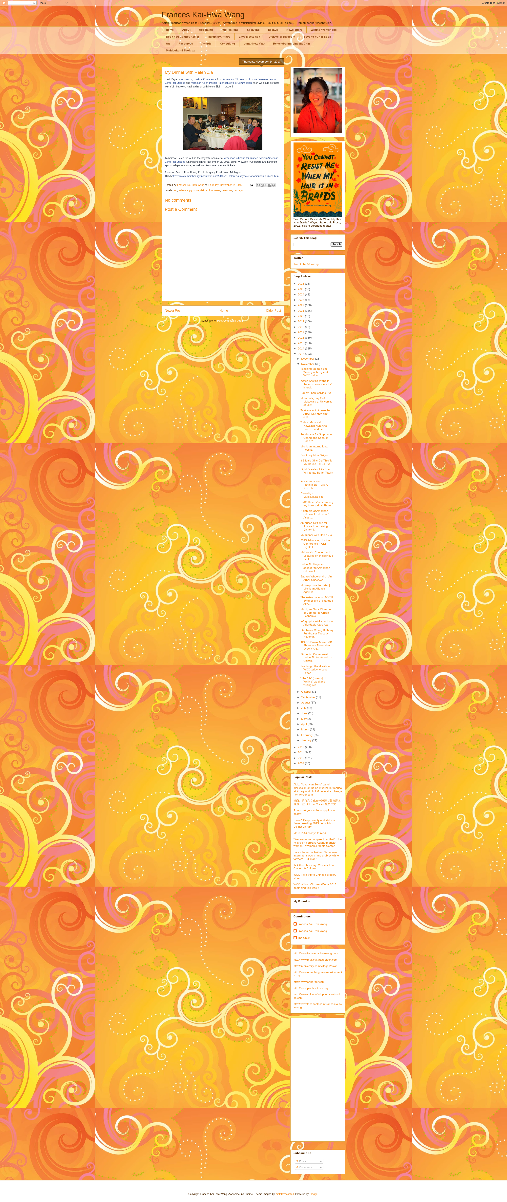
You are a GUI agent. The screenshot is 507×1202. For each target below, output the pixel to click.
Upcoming (206, 29)
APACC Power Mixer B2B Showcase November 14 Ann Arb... (316, 645)
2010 (301, 758)
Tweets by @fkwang (306, 264)
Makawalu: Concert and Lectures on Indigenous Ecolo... (316, 556)
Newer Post (173, 310)
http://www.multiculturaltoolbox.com (315, 959)
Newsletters (294, 29)
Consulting (227, 43)
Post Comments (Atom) (230, 320)
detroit (204, 190)
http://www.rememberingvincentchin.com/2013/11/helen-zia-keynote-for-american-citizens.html (225, 176)
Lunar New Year (254, 43)
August (306, 702)
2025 (301, 289)
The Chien (304, 937)
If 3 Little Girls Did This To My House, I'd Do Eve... (316, 462)
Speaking (253, 29)
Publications (229, 29)
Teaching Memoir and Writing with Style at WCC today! (314, 372)
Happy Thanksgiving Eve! (316, 392)
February (307, 735)
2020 (301, 316)
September (308, 697)
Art (168, 43)
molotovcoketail (285, 1194)
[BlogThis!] (262, 185)
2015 (301, 343)
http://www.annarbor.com (309, 981)
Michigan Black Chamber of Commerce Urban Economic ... (316, 613)
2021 (301, 310)
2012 (301, 747)
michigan (239, 190)
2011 (301, 752)
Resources (185, 43)
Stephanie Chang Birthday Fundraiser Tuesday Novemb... (316, 633)
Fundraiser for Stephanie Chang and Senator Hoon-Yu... (316, 438)
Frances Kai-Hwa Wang (203, 14)
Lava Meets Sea (249, 36)
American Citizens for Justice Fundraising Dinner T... (314, 526)
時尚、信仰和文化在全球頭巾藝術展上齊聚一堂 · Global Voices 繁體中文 (317, 802)
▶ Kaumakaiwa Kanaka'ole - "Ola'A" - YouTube (315, 485)
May (304, 718)
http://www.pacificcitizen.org (311, 988)
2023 (301, 299)
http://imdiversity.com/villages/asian (315, 965)
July (304, 707)
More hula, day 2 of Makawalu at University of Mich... (316, 401)
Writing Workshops (324, 29)
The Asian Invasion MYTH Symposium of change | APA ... (316, 601)
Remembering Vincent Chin (291, 43)
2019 (301, 321)
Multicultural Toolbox (180, 50)
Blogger (314, 1194)
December (308, 358)
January (306, 740)
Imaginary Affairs (219, 36)
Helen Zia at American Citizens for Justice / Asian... (314, 514)
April (304, 724)
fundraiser (214, 190)
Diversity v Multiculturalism (311, 495)
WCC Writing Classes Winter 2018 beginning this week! (315, 886)
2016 (301, 337)
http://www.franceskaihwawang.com (316, 953)
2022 (301, 305)
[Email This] (258, 185)
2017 (301, 332)
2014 (301, 348)
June (304, 713)
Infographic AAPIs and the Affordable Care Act (316, 623)
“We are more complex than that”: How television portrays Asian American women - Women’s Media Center (318, 843)
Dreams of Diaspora (282, 36)
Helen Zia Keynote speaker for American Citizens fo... (315, 568)
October (306, 691)
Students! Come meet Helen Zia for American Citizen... (316, 658)
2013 (301, 353)
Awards (206, 43)
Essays (273, 29)
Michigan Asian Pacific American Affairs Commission (221, 82)
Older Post (273, 310)
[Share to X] (266, 185)
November (308, 364)
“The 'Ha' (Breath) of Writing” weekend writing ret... (313, 681)
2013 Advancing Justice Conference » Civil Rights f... (315, 544)
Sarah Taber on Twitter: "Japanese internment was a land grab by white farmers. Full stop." (316, 855)
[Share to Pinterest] (273, 185)
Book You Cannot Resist (182, 36)
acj (175, 190)
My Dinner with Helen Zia (316, 534)
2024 (301, 294)
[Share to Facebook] (270, 185)
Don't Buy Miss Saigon (314, 455)
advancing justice (189, 190)
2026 (301, 283)
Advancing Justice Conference (198, 79)
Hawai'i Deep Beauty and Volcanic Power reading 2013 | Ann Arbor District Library (315, 823)
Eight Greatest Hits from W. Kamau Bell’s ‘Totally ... (316, 473)
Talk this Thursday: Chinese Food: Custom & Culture (315, 867)
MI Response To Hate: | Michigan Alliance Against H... (315, 588)
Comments (305, 1167)
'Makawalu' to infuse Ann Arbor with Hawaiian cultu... (315, 414)
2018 (301, 327)
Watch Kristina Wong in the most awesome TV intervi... (316, 384)
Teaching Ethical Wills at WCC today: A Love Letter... (315, 669)
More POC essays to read (310, 833)
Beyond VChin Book (317, 36)
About (186, 29)
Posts (302, 1161)
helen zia (227, 190)
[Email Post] (251, 184)
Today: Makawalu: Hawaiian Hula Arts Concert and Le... (313, 426)
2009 (301, 763)
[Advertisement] (309, 1078)
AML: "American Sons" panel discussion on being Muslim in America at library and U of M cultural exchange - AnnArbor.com (318, 789)
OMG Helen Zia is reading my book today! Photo (316, 503)
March (305, 729)
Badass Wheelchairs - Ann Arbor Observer (316, 578)
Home (170, 29)
